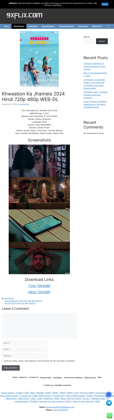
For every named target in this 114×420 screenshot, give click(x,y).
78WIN (55, 393)
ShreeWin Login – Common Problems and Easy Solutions (95, 95)
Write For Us (97, 26)
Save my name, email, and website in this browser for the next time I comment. (39, 361)
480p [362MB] (39, 292)
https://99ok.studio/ (9, 396)
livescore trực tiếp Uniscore (51, 401)
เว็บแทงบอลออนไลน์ (103, 393)
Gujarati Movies (48, 26)
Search (86, 37)
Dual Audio (33, 26)
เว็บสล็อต (34, 401)
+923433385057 (60, 410)
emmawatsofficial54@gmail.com (60, 407)
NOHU (68, 401)
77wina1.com (25, 396)
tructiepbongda (21, 401)
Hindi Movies (19, 26)
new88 (19, 393)
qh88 (97, 401)
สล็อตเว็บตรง (11, 398)
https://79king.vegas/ (75, 396)
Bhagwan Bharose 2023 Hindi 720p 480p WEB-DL (23, 301)
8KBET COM (72, 393)
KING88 (40, 393)
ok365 (89, 396)
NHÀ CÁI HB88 (86, 393)
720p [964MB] (39, 286)
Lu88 (39, 398)
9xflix (52, 385)
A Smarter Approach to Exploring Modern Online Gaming (94, 66)
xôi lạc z (86, 398)
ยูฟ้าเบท (70, 398)
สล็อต (32, 393)
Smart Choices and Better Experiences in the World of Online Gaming (95, 104)
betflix (78, 398)
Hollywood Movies (66, 26)
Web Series (83, 26)
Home (6, 26)
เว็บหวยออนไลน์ (101, 396)
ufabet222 (48, 398)
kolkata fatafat (7, 393)
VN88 (47, 393)
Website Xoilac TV (100, 398)
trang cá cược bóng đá (83, 401)
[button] (109, 26)
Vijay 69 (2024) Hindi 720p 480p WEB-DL (20, 303)
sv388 (25, 393)
